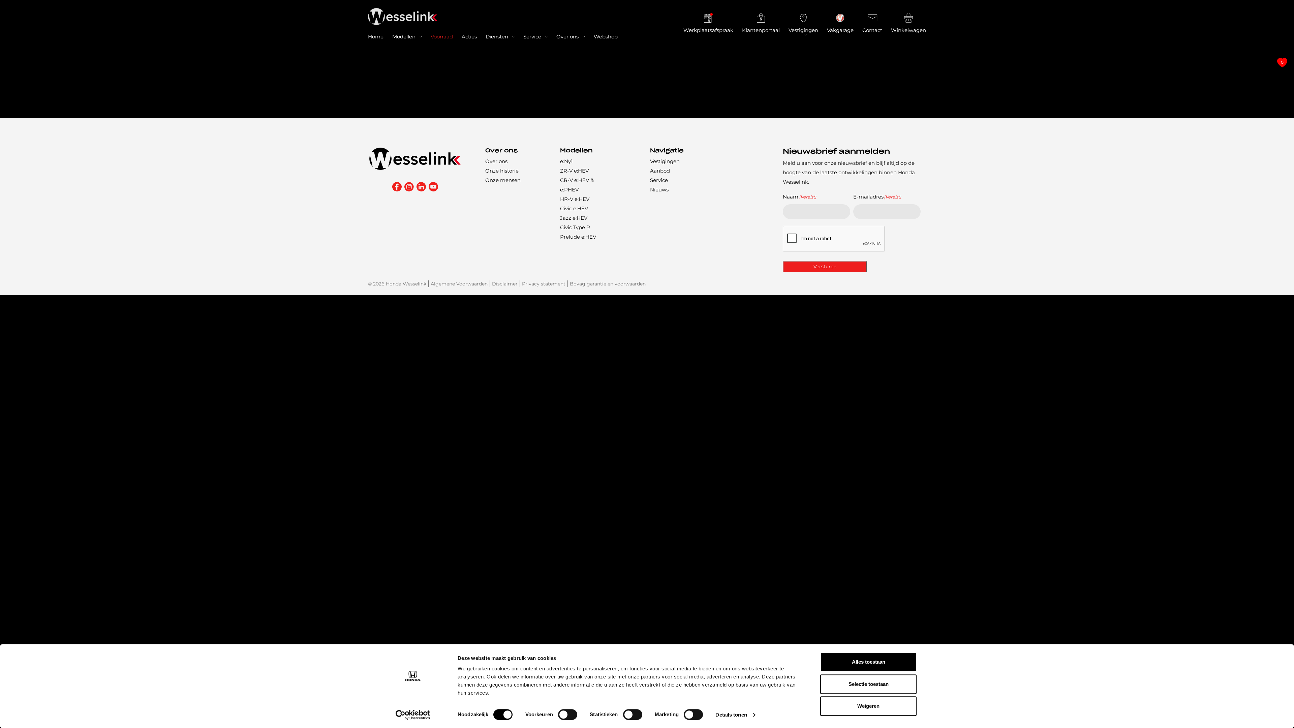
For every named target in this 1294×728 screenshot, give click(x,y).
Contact (872, 30)
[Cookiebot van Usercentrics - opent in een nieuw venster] (412, 715)
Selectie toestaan (869, 684)
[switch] (567, 714)
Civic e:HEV (574, 208)
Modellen (403, 36)
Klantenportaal (761, 30)
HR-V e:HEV (574, 199)
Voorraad (442, 36)
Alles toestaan (868, 662)
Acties (469, 36)
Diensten (497, 36)
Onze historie (502, 171)
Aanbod (660, 171)
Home (375, 36)
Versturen (824, 267)
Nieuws (659, 189)
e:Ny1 (566, 161)
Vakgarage (840, 30)
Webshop (606, 36)
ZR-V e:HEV (574, 171)
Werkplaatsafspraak (708, 30)
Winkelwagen (908, 30)
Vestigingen (803, 30)
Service (532, 36)
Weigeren (868, 706)
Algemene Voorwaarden (459, 284)
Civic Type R (575, 227)
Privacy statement (543, 284)
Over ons (567, 36)
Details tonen (731, 715)
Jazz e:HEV (573, 218)
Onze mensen (503, 180)
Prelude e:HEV (578, 237)
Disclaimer (505, 284)
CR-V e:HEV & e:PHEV (577, 185)
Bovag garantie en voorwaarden (608, 284)
